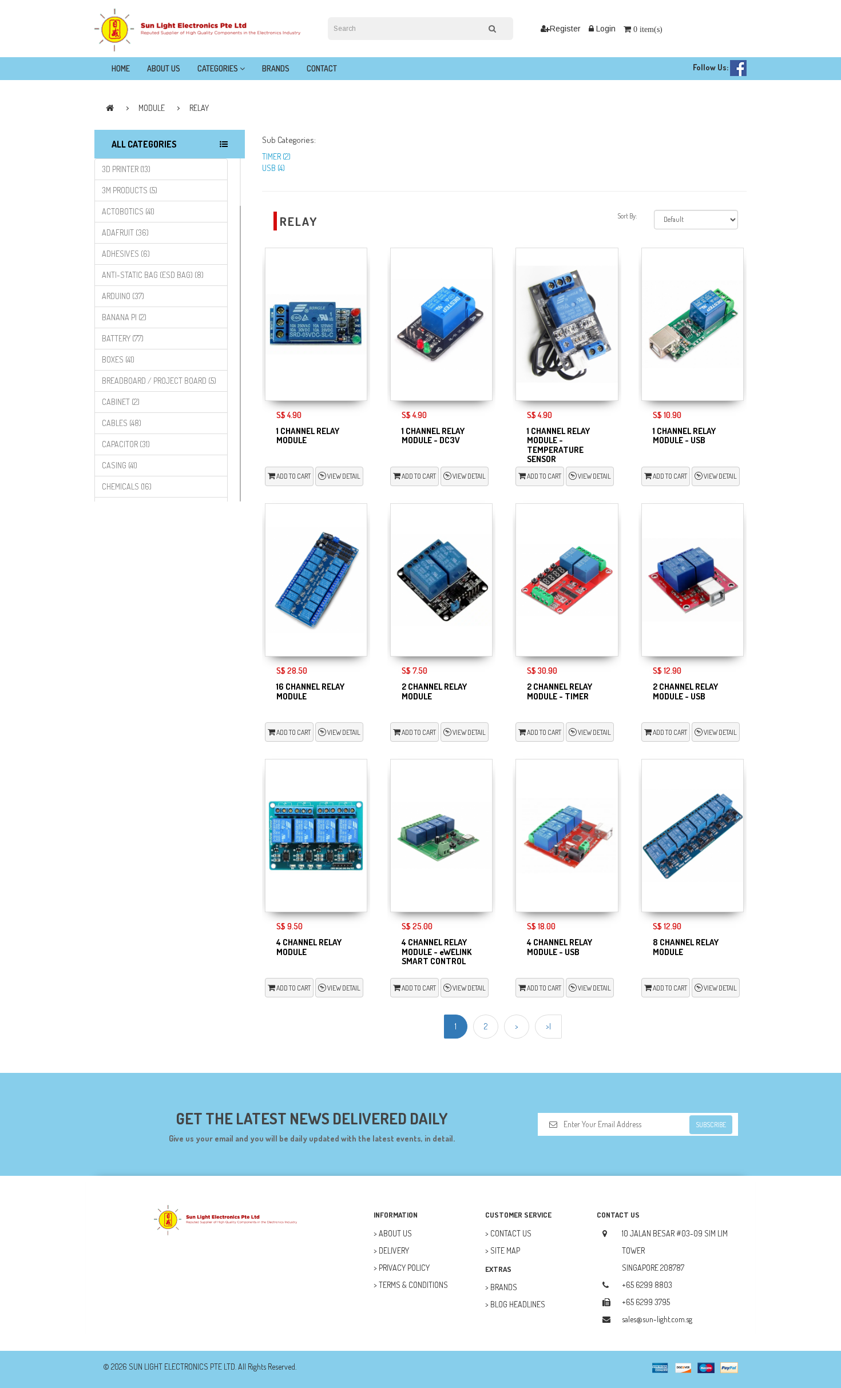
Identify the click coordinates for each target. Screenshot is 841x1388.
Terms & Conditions (413, 1285)
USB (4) (273, 168)
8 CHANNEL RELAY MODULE (686, 947)
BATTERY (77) (123, 338)
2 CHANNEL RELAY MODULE (434, 691)
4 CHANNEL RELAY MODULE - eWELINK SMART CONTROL (436, 952)
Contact (322, 68)
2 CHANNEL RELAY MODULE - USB (685, 691)
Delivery (394, 1250)
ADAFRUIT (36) (125, 232)
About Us (163, 68)
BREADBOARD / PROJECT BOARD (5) (159, 380)
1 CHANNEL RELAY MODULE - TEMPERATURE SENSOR (558, 445)
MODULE (151, 108)
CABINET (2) (121, 402)
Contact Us (510, 1233)
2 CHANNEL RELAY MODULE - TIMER (559, 691)
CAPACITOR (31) (126, 444)
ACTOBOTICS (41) (128, 211)
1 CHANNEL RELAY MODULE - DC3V (433, 435)
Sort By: (627, 216)
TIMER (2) (276, 156)
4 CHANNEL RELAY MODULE (309, 947)
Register (565, 28)
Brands (275, 68)
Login (605, 28)
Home (121, 68)
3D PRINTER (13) (126, 169)
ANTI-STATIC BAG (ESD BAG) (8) (153, 275)
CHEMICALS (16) (127, 486)
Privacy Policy (404, 1267)
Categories (218, 68)
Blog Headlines (517, 1304)
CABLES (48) (121, 423)
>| (548, 1026)
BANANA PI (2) (124, 317)
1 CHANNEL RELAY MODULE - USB (684, 435)
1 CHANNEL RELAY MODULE (307, 435)
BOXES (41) (118, 359)
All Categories (144, 144)
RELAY (199, 108)
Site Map (505, 1250)
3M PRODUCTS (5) (129, 190)
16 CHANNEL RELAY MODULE (310, 691)
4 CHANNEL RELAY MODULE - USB (559, 947)
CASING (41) (119, 465)
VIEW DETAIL (343, 476)
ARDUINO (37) (123, 296)
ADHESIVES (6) (126, 253)
